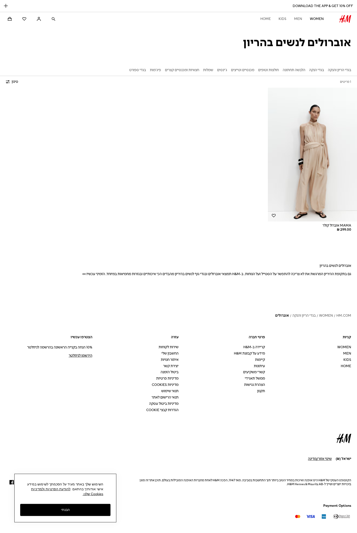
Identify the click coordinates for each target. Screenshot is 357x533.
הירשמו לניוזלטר (80, 355)
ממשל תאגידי (255, 378)
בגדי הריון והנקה (304, 315)
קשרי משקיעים (254, 372)
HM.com (343, 315)
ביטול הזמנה (169, 372)
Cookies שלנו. (93, 494)
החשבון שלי (170, 353)
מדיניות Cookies (165, 384)
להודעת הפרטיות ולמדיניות (50, 489)
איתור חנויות (169, 359)
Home (265, 18)
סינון (15, 81)
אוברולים (282, 315)
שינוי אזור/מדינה (320, 458)
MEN (298, 18)
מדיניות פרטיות (167, 378)
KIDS (282, 18)
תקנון (261, 391)
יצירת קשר (170, 366)
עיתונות (259, 366)
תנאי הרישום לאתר (165, 397)
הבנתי (65, 510)
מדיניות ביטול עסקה (163, 403)
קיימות (260, 359)
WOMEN (317, 18)
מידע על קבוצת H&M (249, 353)
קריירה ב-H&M (254, 347)
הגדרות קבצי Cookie (162, 410)
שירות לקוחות (168, 347)
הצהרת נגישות (254, 384)
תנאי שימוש (169, 391)
